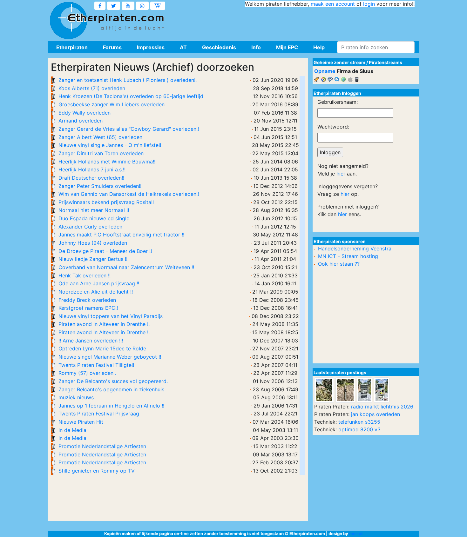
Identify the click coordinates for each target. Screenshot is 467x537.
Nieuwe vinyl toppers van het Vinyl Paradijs (110, 316)
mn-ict (356, 533)
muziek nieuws (76, 397)
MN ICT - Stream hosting (348, 256)
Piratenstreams (385, 62)
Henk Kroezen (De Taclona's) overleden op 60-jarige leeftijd (130, 96)
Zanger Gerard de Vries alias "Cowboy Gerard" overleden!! (128, 129)
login (369, 4)
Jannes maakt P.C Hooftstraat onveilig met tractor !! (121, 234)
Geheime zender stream (339, 62)
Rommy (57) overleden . (87, 373)
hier (340, 173)
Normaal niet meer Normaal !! (93, 210)
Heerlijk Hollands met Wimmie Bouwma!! (106, 161)
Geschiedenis (219, 47)
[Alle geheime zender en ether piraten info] (68, 20)
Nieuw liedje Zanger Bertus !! (92, 259)
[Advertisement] (299, 22)
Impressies (151, 47)
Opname (324, 71)
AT (183, 47)
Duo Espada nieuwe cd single (93, 218)
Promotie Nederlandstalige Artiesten (102, 446)
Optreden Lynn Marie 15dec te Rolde (102, 348)
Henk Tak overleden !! (84, 275)
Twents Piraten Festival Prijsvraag (98, 413)
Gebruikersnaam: (337, 102)
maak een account (333, 4)
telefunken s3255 (359, 422)
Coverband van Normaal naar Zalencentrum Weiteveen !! (126, 267)
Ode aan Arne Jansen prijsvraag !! (98, 283)
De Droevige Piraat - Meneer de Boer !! (105, 251)
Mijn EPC (287, 47)
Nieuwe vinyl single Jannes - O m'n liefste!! (109, 145)
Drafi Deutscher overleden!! (91, 178)
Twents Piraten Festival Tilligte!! (96, 365)
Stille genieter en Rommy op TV (96, 470)
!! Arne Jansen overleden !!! (90, 340)
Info (256, 47)
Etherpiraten (72, 47)
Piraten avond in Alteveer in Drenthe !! (104, 324)
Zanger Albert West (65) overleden (100, 137)
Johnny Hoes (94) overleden (92, 243)
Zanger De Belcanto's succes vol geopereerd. (113, 381)
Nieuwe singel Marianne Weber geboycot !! (109, 357)
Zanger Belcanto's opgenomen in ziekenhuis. (112, 389)
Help (319, 47)
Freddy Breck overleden (87, 300)
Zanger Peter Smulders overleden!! (99, 186)
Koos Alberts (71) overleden (91, 88)
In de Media (72, 430)
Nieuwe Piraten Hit (80, 422)
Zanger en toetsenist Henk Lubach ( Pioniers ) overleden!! (127, 80)
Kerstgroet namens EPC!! (88, 308)
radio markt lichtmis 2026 (382, 406)
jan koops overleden (375, 414)
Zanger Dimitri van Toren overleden (101, 153)
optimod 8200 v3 (359, 429)
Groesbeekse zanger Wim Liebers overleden (111, 104)
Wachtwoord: (333, 126)
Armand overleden (80, 120)
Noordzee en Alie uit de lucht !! (95, 291)
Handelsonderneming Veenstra (354, 248)
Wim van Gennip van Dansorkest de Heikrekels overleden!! (128, 194)
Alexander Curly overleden (90, 226)
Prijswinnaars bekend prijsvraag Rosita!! (106, 202)
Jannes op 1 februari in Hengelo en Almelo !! (111, 405)
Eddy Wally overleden (84, 112)
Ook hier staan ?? (339, 264)
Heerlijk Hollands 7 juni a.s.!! (91, 169)
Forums (112, 47)
